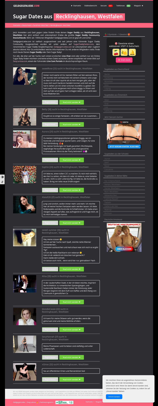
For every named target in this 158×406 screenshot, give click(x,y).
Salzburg (108, 111)
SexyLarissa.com (20, 61)
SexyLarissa (31, 402)
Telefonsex (123, 5)
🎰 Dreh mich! (124, 60)
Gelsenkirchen (110, 195)
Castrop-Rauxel (111, 199)
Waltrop (108, 209)
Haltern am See (111, 206)
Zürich (107, 159)
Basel (106, 166)
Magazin (99, 402)
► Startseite (76, 5)
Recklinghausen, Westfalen (79, 68)
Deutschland (26, 25)
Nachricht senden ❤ (71, 102)
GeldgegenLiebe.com (63, 47)
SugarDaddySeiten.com (84, 44)
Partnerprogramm (47, 402)
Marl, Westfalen (111, 191)
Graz (106, 103)
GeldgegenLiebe (19, 402)
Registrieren (50, 102)
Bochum (108, 213)
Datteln (107, 202)
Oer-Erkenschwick (112, 181)
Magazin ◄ (138, 5)
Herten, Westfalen (112, 184)
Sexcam (106, 5)
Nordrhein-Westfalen (41, 25)
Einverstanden (114, 396)
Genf (106, 162)
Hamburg (108, 78)
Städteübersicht (90, 5)
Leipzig (107, 88)
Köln (106, 85)
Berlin (107, 74)
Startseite (16, 25)
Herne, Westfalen (112, 188)
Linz (106, 107)
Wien (106, 100)
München (108, 81)
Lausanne (108, 169)
